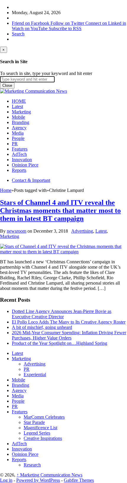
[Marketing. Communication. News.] (33, 91)
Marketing (21, 111)
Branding (20, 122)
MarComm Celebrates (44, 417)
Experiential (35, 374)
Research (32, 464)
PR (15, 143)
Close (7, 85)
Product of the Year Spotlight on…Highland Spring (59, 343)
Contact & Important (31, 180)
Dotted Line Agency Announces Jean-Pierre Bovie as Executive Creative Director (61, 314)
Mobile (18, 117)
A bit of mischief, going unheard (42, 327)
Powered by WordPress (38, 480)
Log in (6, 480)
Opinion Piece (25, 164)
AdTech (19, 154)
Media (18, 133)
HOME (19, 101)
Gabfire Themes (79, 480)
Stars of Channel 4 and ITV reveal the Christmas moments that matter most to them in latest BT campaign (60, 210)
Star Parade (34, 422)
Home (6, 190)
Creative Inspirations (43, 438)
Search (18, 33)
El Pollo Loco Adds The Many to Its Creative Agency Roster (69, 321)
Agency (19, 127)
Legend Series (37, 432)
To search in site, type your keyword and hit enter (46, 73)
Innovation (22, 159)
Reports (19, 170)
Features (19, 148)
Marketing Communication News (49, 474)
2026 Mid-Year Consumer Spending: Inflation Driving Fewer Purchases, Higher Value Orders (69, 335)
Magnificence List (40, 427)
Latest (17, 106)
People (18, 138)
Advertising (82, 231)
